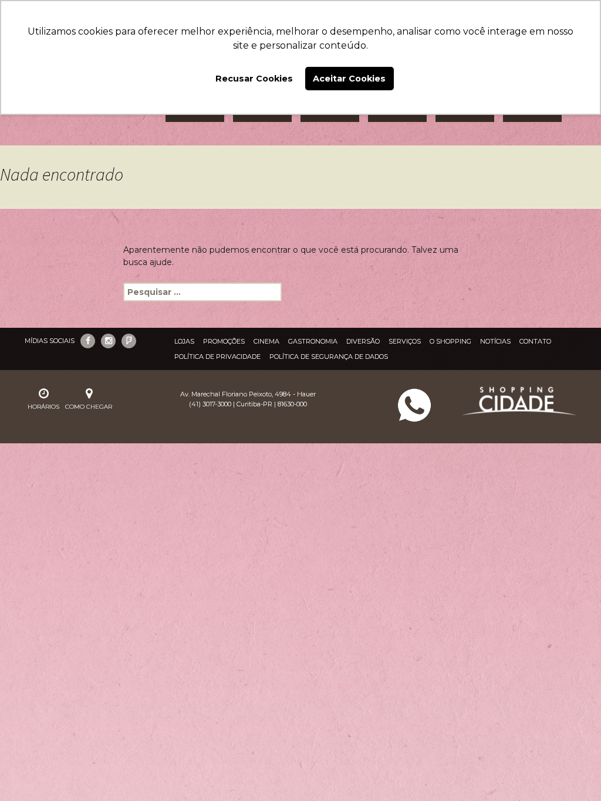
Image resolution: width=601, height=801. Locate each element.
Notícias (495, 341)
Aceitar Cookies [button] (349, 78)
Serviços (405, 341)
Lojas (184, 341)
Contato (535, 341)
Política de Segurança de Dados (328, 356)
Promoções (224, 341)
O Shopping (450, 341)
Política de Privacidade (217, 356)
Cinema (266, 341)
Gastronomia (312, 341)
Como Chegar (88, 406)
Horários (43, 406)
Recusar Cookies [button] (254, 78)
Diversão (363, 341)
